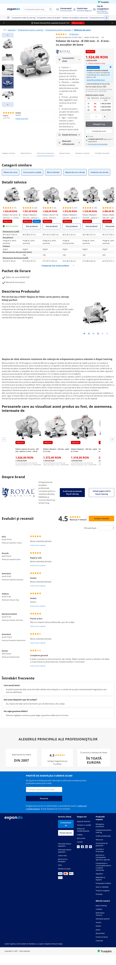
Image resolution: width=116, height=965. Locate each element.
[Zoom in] (89, 333)
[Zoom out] (93, 333)
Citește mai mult (22, 118)
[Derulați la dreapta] (112, 23)
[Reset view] (98, 333)
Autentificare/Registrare (96, 80)
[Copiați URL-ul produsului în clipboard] (102, 37)
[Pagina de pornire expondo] (4, 30)
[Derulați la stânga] (4, 23)
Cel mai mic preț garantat (98, 144)
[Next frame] (107, 333)
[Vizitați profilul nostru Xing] (90, 847)
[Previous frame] (102, 333)
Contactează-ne (65, 824)
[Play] (84, 333)
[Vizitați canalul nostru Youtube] (78, 847)
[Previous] (8, 35)
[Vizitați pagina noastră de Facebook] (82, 847)
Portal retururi (66, 833)
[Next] (8, 104)
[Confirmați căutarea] (50, 9)
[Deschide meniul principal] (8, 17)
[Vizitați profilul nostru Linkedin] (86, 847)
